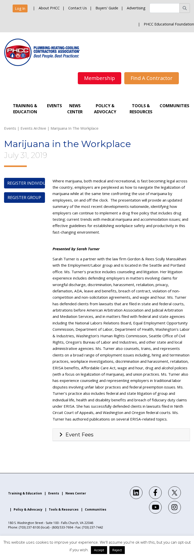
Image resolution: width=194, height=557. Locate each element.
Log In (20, 8)
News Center (75, 109)
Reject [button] (117, 550)
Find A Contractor (152, 78)
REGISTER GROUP (24, 197)
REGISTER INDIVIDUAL (26, 183)
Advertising (136, 8)
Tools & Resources (141, 109)
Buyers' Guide (106, 8)
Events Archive (33, 128)
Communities (174, 105)
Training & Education (25, 109)
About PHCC (49, 8)
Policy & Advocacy (105, 109)
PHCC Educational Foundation (169, 24)
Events (54, 105)
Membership (99, 78)
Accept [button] (99, 550)
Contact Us (77, 8)
